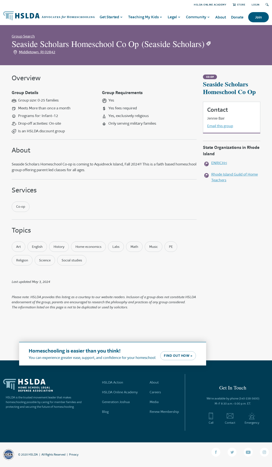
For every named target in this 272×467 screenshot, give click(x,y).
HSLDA (33, 454)
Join (258, 17)
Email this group (220, 126)
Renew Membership (164, 411)
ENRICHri (219, 163)
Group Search (23, 36)
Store (241, 4)
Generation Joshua (116, 402)
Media (154, 402)
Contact (230, 423)
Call (211, 423)
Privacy (73, 454)
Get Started (109, 16)
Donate (237, 17)
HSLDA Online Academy (210, 4)
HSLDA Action (112, 382)
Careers (155, 392)
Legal (172, 16)
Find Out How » (178, 355)
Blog (105, 411)
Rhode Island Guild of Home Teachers (234, 177)
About (220, 17)
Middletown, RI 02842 (37, 52)
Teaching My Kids (143, 16)
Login (255, 4)
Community (196, 16)
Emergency (252, 423)
